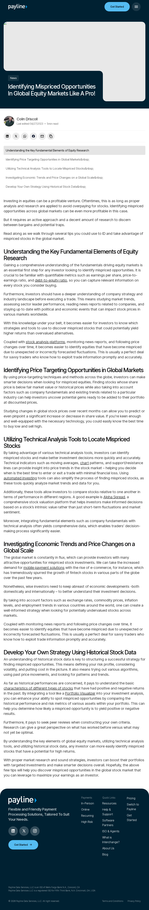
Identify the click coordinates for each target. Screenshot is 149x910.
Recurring (87, 815)
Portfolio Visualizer (80, 693)
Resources (109, 803)
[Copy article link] (51, 136)
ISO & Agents (110, 831)
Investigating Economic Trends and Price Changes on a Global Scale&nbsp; (54, 177)
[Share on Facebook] (33, 136)
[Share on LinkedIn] (7, 136)
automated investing (20, 478)
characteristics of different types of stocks (38, 688)
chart (84, 463)
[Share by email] (42, 136)
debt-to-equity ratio (51, 280)
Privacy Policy (134, 901)
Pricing (131, 798)
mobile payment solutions (44, 567)
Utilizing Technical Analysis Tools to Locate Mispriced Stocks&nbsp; (50, 168)
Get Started (117, 6)
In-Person (87, 803)
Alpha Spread (114, 497)
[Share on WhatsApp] (24, 136)
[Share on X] (16, 136)
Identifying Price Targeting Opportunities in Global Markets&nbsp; (47, 159)
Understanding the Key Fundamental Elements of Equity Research (47, 150)
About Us (108, 848)
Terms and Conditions (112, 901)
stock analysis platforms (45, 342)
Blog (105, 854)
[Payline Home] (17, 7)
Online (85, 809)
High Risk (87, 822)
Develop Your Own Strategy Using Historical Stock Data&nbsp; (46, 186)
